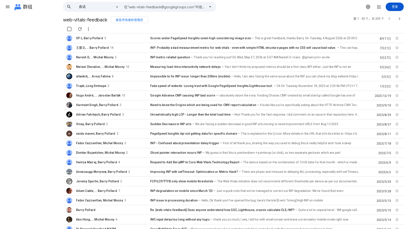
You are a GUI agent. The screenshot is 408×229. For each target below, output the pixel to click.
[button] (8, 7)
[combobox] (165, 7)
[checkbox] (69, 29)
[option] (98, 7)
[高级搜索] (210, 7)
